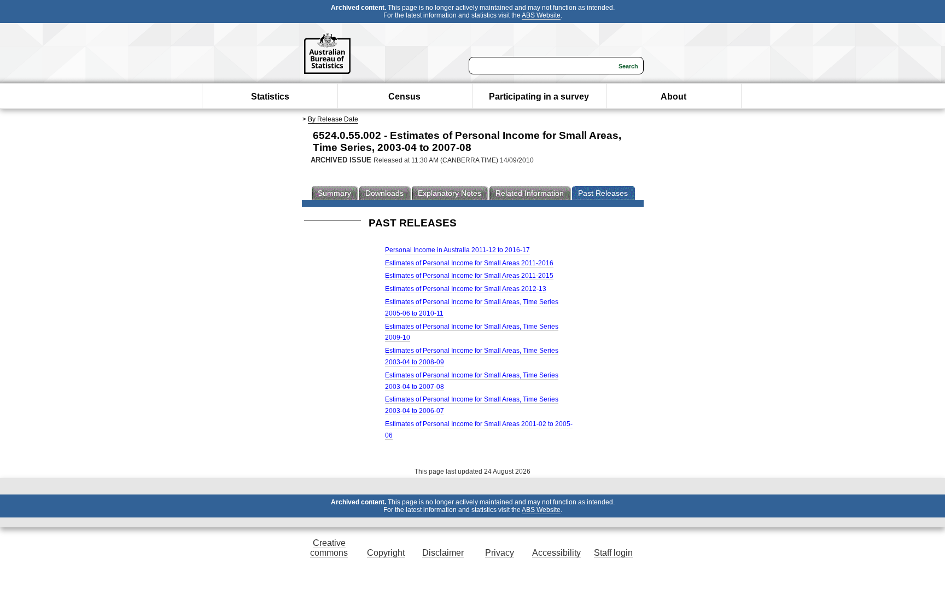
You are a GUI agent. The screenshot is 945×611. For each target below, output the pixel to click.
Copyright (386, 552)
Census (404, 96)
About (673, 96)
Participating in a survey (539, 96)
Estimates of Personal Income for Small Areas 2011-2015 (469, 276)
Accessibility (556, 552)
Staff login (613, 552)
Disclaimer (443, 552)
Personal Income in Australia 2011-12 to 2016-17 (457, 250)
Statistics (270, 96)
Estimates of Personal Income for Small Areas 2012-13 (465, 289)
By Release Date (333, 119)
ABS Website (541, 15)
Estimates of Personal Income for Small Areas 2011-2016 (469, 263)
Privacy (499, 552)
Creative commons (329, 547)
